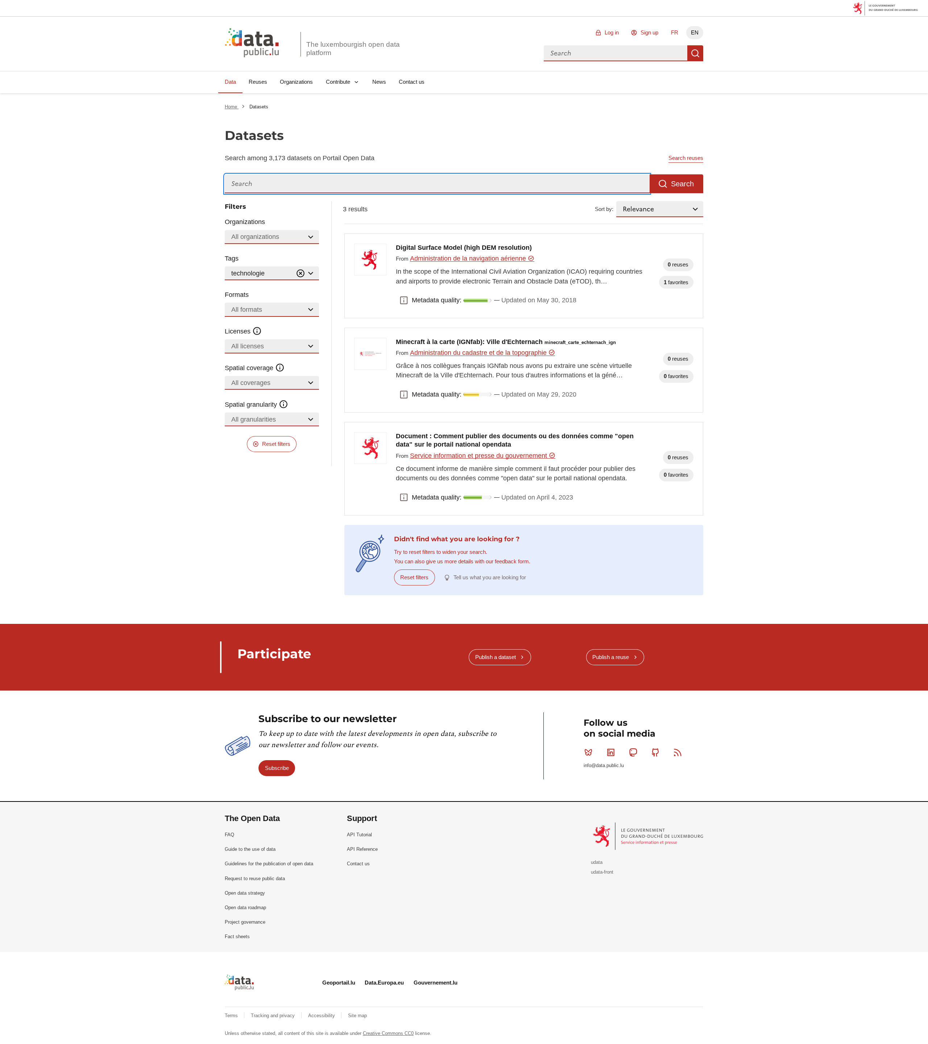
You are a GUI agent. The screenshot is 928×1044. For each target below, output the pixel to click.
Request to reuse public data (255, 878)
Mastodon (633, 752)
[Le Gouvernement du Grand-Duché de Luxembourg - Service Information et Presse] (649, 836)
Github (655, 752)
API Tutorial (359, 834)
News (379, 82)
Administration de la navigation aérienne (469, 258)
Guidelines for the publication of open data (269, 863)
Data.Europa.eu (384, 982)
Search (695, 53)
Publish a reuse (610, 657)
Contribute (338, 82)
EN (695, 32)
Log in (612, 32)
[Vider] (300, 273)
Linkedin (611, 752)
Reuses (258, 82)
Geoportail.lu (338, 982)
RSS (678, 752)
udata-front (602, 872)
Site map (357, 1015)
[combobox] (615, 53)
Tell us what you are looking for (489, 577)
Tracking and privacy (273, 1015)
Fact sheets (237, 936)
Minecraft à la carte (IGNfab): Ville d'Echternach (506, 341)
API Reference (362, 849)
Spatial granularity (252, 404)
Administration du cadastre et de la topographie (479, 352)
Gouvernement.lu (435, 982)
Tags (232, 258)
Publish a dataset (495, 657)
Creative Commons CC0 (388, 1033)
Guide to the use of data (250, 849)
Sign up (649, 32)
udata (596, 862)
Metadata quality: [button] (404, 300)
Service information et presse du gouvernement (479, 455)
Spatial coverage (250, 368)
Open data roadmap (245, 907)
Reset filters (276, 444)
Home (232, 106)
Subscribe (277, 768)
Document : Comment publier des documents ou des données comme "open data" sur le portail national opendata (515, 440)
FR (674, 32)
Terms (232, 1015)
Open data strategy (245, 893)
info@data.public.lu (604, 765)
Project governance (245, 922)
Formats (237, 294)
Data (230, 82)
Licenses (238, 331)
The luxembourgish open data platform (353, 49)
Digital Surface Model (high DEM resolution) (464, 247)
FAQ (229, 834)
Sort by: (604, 209)
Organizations (296, 82)
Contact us (411, 82)
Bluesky (588, 752)
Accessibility (322, 1015)
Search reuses (685, 158)
